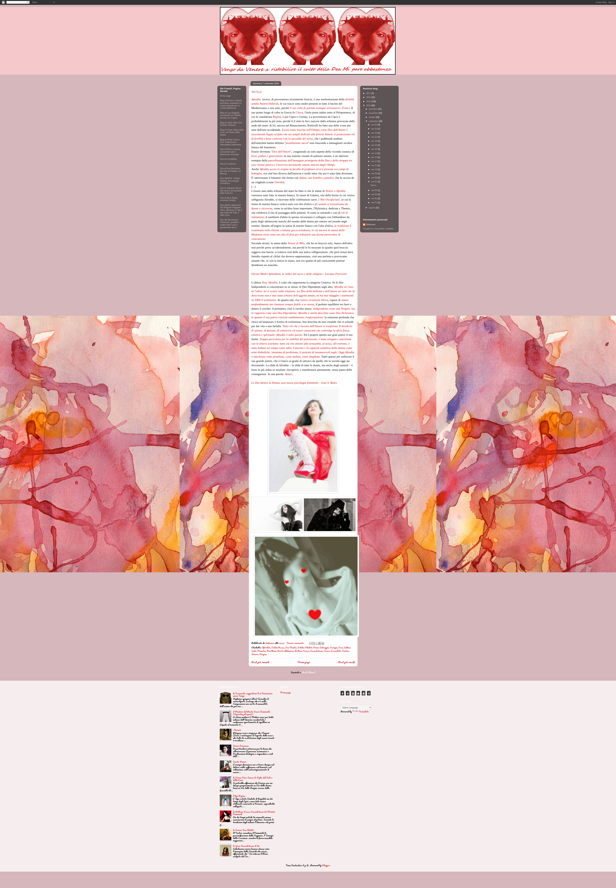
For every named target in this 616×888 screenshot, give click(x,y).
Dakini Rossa (277, 647)
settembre (374, 121)
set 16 (374, 145)
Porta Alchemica (285, 651)
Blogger (326, 865)
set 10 (374, 169)
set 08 (374, 177)
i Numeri (237, 730)
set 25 (374, 125)
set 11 (374, 165)
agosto (372, 207)
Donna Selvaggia (321, 647)
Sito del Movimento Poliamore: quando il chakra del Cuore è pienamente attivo (229, 224)
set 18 (374, 141)
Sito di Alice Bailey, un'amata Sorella (229, 199)
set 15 (374, 149)
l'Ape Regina (239, 796)
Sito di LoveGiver (228, 164)
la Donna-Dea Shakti (243, 830)
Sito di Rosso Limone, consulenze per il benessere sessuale (230, 151)
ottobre (372, 117)
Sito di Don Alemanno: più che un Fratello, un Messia (230, 171)
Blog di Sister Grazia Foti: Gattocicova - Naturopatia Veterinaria (230, 142)
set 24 (374, 129)
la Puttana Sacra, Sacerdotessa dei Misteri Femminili (254, 813)
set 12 (374, 161)
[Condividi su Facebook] (319, 643)
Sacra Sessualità (332, 651)
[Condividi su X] (316, 643)
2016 (368, 97)
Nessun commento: (296, 643)
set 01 (374, 202)
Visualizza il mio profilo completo (378, 228)
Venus (256, 92)
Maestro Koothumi (266, 651)
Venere (254, 654)
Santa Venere (239, 762)
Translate (364, 711)
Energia (333, 647)
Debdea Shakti (305, 647)
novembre (374, 113)
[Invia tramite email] (310, 643)
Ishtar (347, 647)
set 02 (374, 198)
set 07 (374, 181)
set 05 (374, 190)
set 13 (374, 157)
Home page (304, 662)
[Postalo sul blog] (313, 643)
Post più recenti (260, 662)
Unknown (370, 224)
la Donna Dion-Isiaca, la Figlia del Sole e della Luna (252, 779)
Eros (340, 647)
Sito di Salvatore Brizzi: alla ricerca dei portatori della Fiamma (231, 190)
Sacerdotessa (316, 651)
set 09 (374, 173)
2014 (368, 105)
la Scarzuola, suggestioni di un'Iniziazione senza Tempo (252, 695)
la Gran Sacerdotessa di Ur (246, 846)
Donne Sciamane (241, 746)
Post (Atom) (308, 672)
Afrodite (266, 647)
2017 (368, 93)
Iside (253, 651)
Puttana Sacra (302, 651)
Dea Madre (291, 647)
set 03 (374, 194)
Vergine (263, 654)
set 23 (374, 133)
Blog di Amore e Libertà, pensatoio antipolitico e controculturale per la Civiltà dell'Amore (231, 104)
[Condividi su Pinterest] (322, 643)
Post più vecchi (346, 662)
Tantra (345, 651)
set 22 (374, 137)
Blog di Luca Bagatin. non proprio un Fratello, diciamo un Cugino (230, 115)
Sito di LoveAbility (228, 159)
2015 (368, 101)
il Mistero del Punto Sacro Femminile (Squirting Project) (251, 713)
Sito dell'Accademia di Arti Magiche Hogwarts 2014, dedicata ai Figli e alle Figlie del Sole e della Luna (231, 210)
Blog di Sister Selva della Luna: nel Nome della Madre (232, 132)
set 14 (374, 153)
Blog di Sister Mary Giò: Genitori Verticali (231, 123)
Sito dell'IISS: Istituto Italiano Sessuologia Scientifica (230, 180)
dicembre (373, 109)
